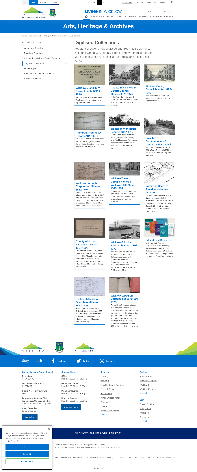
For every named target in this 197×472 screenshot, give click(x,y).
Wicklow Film (146, 385)
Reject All (27, 454)
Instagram (110, 361)
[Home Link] (25, 2)
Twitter (86, 361)
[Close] (49, 429)
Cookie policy (137, 457)
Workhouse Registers (34, 48)
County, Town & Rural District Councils (42, 58)
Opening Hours (71, 407)
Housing (104, 376)
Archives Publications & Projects (39, 73)
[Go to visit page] (59, 347)
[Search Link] (172, 2)
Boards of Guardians (33, 53)
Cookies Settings (27, 461)
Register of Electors (110, 410)
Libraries (104, 406)
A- (89, 2)
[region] (27, 447)
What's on (144, 413)
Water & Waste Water (110, 398)
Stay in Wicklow (147, 404)
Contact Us (163, 2)
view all (104, 414)
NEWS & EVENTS (138, 16)
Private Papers (30, 68)
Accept (27, 447)
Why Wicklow (146, 376)
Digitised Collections (34, 63)
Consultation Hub (162, 16)
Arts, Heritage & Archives (112, 385)
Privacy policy (124, 457)
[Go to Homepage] (33, 347)
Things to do (145, 408)
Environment (106, 393)
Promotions (145, 417)
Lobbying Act (111, 457)
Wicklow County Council (146, 2)
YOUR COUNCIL (115, 16)
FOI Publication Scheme (94, 457)
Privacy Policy (16, 441)
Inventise (171, 457)
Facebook (61, 361)
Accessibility (66, 457)
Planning (105, 380)
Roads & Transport (109, 389)
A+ (94, 2)
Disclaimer (77, 457)
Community (106, 402)
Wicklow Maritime (148, 389)
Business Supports (148, 380)
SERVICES (96, 16)
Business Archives (32, 78)
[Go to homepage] (85, 347)
